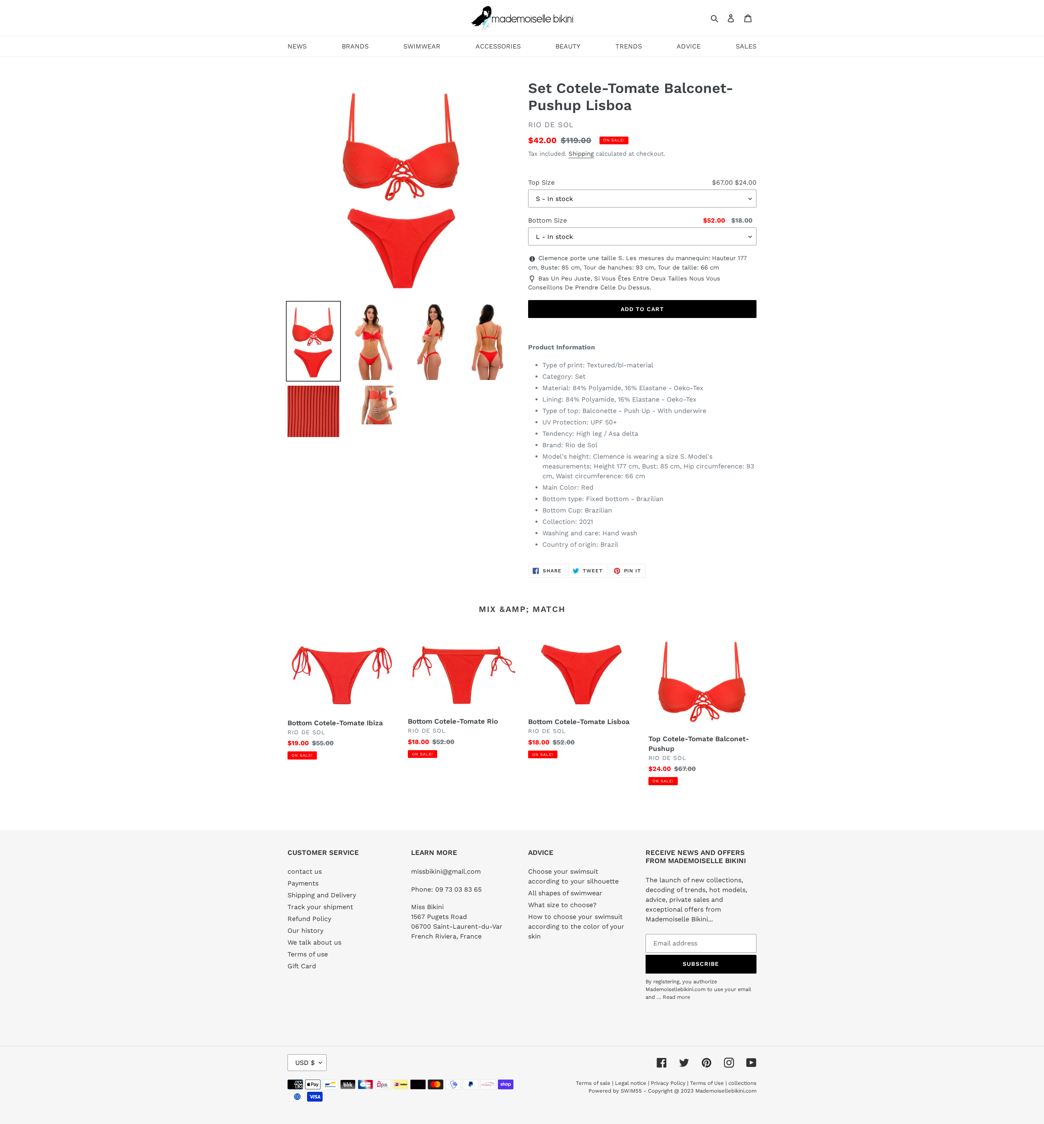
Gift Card (302, 966)
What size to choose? (562, 905)
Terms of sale (593, 1083)
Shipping (581, 153)
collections (742, 1083)
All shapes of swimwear (565, 893)
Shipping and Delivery (322, 895)
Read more (676, 997)
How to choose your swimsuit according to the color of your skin (576, 926)
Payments (303, 883)
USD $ (305, 1063)
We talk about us (314, 942)
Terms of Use (707, 1083)
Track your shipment (320, 907)
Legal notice (630, 1083)
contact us (305, 871)
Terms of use (308, 954)
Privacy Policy (668, 1083)
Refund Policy (309, 919)
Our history (305, 930)
